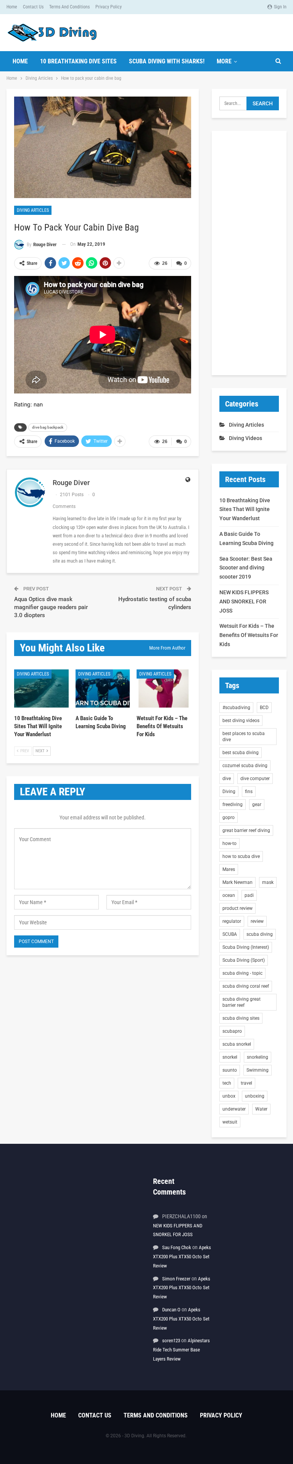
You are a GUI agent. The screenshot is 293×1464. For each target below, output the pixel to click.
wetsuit (229, 1122)
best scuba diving (240, 752)
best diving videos (240, 720)
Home (11, 7)
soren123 (171, 1340)
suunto (229, 1070)
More (224, 61)
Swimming (257, 1070)
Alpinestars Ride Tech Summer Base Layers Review (181, 1350)
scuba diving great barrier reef (241, 1002)
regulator (231, 921)
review (257, 921)
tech (226, 1083)
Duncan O (171, 1309)
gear (256, 804)
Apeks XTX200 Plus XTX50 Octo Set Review (182, 1257)
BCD (264, 707)
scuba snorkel (236, 1044)
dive (226, 778)
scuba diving (259, 934)
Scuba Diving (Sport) (243, 960)
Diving (228, 791)
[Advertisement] (249, 253)
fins (249, 791)
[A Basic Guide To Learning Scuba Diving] (103, 688)
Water (261, 1109)
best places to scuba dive (243, 736)
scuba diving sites (240, 1018)
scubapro (232, 1031)
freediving (232, 804)
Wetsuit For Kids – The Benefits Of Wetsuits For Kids (248, 635)
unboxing (254, 1096)
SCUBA (229, 934)
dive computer (255, 778)
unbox (228, 1096)
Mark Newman (237, 882)
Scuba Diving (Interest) (245, 947)
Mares (228, 869)
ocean (228, 895)
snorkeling (257, 1057)
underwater (234, 1109)
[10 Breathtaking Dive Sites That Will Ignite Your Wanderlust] (41, 688)
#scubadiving (236, 707)
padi (249, 895)
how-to (229, 843)
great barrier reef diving (246, 830)
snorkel (229, 1057)
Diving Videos (245, 438)
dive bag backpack (47, 427)
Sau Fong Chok (176, 1247)
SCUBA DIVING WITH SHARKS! (166, 61)
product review (237, 908)
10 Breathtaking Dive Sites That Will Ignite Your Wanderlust (244, 509)
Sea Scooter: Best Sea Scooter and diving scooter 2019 (245, 568)
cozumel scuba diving (244, 765)
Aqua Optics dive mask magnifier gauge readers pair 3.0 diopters (51, 607)
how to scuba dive (241, 856)
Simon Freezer (176, 1279)
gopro (228, 817)
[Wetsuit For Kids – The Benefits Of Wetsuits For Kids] (164, 688)
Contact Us (33, 7)
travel (246, 1083)
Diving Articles (33, 210)
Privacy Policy (108, 7)
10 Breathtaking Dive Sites (78, 61)
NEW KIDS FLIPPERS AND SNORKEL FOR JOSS (244, 601)
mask (268, 882)
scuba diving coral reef (245, 986)
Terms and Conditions (69, 7)
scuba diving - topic (242, 973)
